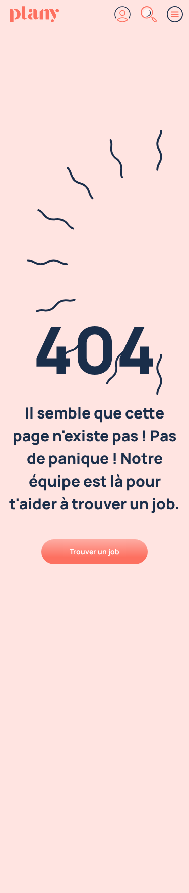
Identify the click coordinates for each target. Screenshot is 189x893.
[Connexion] (122, 14)
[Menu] (175, 14)
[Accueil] (34, 14)
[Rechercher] (149, 14)
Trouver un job (94, 551)
